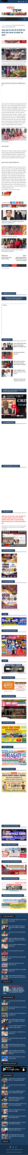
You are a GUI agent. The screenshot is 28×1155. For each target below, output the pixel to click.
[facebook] (18, 1)
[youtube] (21, 1)
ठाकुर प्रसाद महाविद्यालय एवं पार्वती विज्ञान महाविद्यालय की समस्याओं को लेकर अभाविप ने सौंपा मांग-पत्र (17, 940)
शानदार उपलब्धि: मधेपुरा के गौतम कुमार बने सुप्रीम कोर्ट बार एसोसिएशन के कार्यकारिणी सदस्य (13, 222)
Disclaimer (19, 1152)
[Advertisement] (14, 808)
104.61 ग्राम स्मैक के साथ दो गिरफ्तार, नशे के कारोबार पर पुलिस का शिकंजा (17, 1026)
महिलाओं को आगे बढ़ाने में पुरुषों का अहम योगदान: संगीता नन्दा (16, 964)
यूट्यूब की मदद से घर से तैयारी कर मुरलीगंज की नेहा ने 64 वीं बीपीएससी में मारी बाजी (17, 1079)
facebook (23, 265)
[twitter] (23, 1)
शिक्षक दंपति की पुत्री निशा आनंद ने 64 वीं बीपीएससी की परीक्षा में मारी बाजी (17, 1129)
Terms (7, 1152)
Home (3, 25)
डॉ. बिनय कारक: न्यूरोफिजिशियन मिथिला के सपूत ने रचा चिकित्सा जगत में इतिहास (17, 1092)
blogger (14, 265)
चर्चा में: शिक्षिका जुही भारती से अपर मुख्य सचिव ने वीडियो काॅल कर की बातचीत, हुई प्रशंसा (16, 1136)
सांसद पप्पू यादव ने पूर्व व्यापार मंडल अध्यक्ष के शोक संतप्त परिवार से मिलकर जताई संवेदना (12, 250)
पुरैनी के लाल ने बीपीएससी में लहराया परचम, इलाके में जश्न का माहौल (17, 1110)
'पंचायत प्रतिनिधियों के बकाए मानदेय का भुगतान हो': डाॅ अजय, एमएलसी (20, 372)
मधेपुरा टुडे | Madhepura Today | (11, 985)
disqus (18, 265)
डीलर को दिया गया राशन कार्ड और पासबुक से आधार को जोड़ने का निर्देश (17, 1116)
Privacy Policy (13, 1152)
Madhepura (8, 25)
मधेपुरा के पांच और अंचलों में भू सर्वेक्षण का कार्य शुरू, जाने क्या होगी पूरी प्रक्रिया (17, 1104)
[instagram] (15, 1147)
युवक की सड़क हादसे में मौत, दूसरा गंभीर (9, 236)
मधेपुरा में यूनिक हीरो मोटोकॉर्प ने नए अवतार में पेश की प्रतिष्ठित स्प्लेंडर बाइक (17, 1123)
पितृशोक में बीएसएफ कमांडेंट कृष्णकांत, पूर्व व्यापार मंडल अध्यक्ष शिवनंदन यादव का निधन (17, 976)
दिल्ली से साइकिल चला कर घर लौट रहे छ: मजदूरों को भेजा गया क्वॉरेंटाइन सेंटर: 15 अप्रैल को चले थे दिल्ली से (17, 1099)
